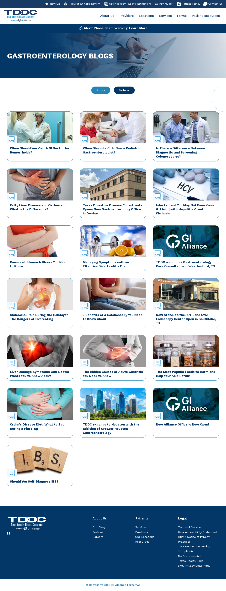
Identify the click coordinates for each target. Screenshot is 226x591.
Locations (146, 15)
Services (165, 15)
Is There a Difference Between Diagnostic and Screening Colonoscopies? (180, 152)
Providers (127, 15)
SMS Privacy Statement (194, 565)
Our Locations (144, 537)
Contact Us (215, 3)
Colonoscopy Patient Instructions (130, 3)
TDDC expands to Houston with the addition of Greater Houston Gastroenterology (111, 428)
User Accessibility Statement (197, 532)
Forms (182, 15)
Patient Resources (206, 15)
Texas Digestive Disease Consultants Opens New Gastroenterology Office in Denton (112, 209)
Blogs (100, 90)
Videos (124, 90)
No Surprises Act (189, 556)
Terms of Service (189, 527)
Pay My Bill (166, 3)
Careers (98, 537)
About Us (107, 15)
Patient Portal (191, 3)
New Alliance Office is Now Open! (182, 424)
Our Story (99, 527)
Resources (142, 541)
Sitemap (135, 585)
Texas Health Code (190, 561)
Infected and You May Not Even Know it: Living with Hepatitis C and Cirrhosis (185, 209)
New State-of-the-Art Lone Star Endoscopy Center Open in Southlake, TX (186, 319)
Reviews (55, 3)
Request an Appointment (84, 3)
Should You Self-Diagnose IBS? (34, 481)
